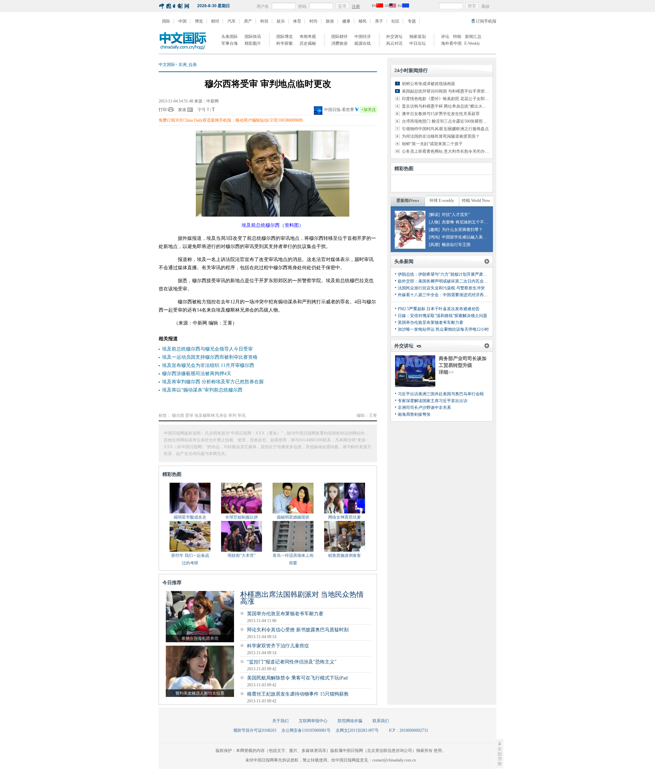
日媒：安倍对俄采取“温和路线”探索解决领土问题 (442, 315)
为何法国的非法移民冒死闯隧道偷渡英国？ (441, 136)
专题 (412, 21)
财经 (215, 21)
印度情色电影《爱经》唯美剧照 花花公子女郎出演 (447, 98)
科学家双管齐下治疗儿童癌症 (278, 645)
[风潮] (434, 244)
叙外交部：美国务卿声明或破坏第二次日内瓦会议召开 (447, 281)
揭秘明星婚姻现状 (293, 517)
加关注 (368, 109)
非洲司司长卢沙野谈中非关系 (424, 407)
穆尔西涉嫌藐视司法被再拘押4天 (196, 373)
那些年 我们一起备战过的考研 (190, 559)
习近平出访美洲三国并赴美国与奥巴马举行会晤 (441, 394)
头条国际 (229, 36)
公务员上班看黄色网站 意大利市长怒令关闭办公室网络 (451, 151)
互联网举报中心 (313, 720)
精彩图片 (253, 43)
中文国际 (167, 64)
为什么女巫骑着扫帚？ (462, 229)
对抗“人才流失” (456, 214)
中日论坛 (417, 43)
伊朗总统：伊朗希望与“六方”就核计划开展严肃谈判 (444, 274)
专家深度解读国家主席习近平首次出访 (432, 400)
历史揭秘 (308, 43)
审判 (232, 415)
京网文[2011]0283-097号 (357, 730)
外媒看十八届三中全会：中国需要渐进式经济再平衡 (445, 294)
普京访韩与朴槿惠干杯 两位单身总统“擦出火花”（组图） (453, 106)
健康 (346, 21)
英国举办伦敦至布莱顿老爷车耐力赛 (285, 613)
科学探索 (284, 43)
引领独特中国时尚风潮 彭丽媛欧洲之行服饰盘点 (445, 128)
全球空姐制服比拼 (241, 517)
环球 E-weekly (442, 200)
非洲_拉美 (187, 64)
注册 (356, 6)
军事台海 (229, 43)
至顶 (499, 753)
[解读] (434, 214)
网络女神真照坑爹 (344, 517)
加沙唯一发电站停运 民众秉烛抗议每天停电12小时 (443, 329)
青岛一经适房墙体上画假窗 (293, 559)
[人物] (434, 222)
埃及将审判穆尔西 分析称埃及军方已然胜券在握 (213, 381)
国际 (166, 21)
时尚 (313, 21)
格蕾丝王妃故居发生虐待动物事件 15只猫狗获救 (298, 694)
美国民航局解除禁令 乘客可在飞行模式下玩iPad (297, 678)
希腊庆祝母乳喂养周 (199, 638)
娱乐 (281, 21)
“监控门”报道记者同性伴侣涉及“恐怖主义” (291, 661)
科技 (264, 21)
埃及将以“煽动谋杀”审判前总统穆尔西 (202, 390)
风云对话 (394, 43)
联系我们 (381, 720)
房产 (248, 21)
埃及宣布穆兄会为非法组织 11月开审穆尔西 (208, 365)
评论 (445, 36)
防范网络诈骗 (350, 720)
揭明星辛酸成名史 (190, 517)
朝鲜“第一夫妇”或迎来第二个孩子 (432, 143)
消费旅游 (339, 43)
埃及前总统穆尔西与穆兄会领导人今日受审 (207, 349)
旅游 (330, 21)
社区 (395, 21)
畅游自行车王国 (456, 244)
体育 (297, 21)
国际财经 (339, 36)
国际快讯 (253, 36)
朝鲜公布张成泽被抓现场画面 (428, 83)
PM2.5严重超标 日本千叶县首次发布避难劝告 (439, 308)
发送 (182, 109)
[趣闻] (434, 229)
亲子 (379, 21)
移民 (363, 21)
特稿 (457, 36)
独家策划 (417, 36)
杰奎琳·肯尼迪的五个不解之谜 (469, 222)
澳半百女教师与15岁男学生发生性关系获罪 (441, 113)
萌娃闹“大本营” (242, 555)
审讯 (241, 415)
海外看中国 (451, 43)
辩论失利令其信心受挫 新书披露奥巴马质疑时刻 (298, 629)
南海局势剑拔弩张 (414, 414)
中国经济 (362, 36)
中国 (182, 21)
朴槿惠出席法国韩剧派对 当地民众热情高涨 (302, 597)
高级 (485, 6)
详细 (446, 372)
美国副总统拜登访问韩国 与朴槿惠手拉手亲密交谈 (447, 91)
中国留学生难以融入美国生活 (468, 237)
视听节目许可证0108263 (254, 730)
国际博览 (284, 36)
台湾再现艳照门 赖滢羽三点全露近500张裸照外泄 (446, 121)
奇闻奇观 (308, 36)
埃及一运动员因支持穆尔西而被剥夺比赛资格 (210, 357)
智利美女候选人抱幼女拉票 (199, 693)
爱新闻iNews (407, 200)
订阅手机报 (486, 21)
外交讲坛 (394, 36)
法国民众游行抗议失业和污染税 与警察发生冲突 (441, 288)
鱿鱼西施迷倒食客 (344, 555)
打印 (163, 109)
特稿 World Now (476, 200)
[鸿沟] (434, 237)
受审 (189, 415)
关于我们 (280, 720)
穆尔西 (178, 415)
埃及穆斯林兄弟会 (210, 415)
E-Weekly (472, 43)
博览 (199, 21)
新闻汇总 (473, 36)
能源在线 (362, 43)
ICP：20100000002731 (408, 730)
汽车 (232, 21)
